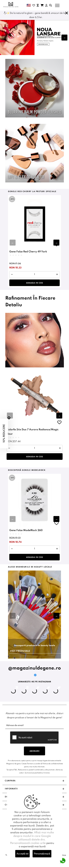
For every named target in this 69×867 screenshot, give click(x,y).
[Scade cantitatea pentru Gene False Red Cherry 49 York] (11, 274)
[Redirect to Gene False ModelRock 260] (34, 500)
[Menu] (57, 5)
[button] (64, 37)
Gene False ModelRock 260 (26, 530)
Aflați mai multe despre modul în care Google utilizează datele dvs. (33, 836)
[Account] (46, 5)
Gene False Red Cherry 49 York (28, 251)
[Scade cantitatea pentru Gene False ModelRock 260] (11, 549)
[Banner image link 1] (34, 37)
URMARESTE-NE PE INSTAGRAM (34, 682)
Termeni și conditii (34, 763)
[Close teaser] (9, 417)
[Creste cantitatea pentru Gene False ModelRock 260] (57, 549)
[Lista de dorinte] (33, 5)
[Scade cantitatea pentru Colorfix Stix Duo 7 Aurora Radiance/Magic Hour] (9, 448)
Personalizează (42, 853)
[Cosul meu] (42, 5)
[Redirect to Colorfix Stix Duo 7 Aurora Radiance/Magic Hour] (34, 396)
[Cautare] (50, 5)
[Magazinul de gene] (11, 4)
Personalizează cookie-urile (28, 843)
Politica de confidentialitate (53, 763)
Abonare (35, 751)
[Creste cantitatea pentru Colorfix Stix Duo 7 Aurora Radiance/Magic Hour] (59, 448)
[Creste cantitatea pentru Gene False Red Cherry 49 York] (57, 274)
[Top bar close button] (66, 13)
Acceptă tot (22, 853)
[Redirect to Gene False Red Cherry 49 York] (34, 221)
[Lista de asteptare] (38, 5)
